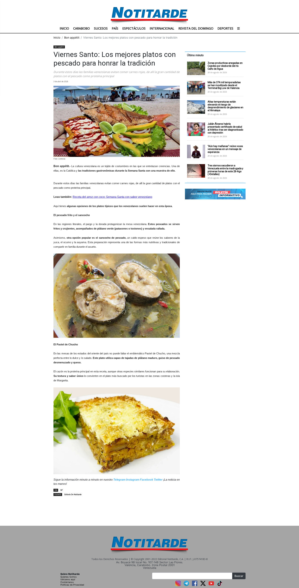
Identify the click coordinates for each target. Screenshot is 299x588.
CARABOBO (81, 28)
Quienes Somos (68, 577)
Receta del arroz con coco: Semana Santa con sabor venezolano (112, 196)
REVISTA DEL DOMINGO (195, 28)
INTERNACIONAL (162, 28)
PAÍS (115, 28)
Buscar (238, 576)
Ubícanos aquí (67, 579)
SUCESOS (101, 28)
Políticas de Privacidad (72, 585)
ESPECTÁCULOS (134, 28)
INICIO (64, 28)
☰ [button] (238, 28)
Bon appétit (71, 37)
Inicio (56, 37)
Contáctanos (67, 582)
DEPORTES (225, 28)
